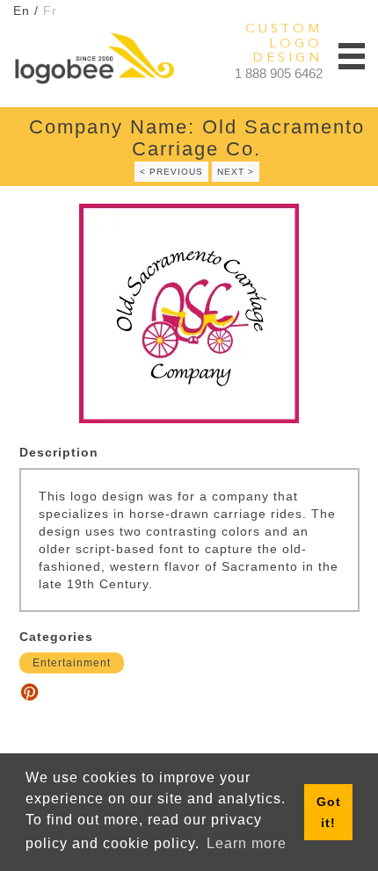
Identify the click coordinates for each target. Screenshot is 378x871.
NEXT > (235, 171)
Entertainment (72, 663)
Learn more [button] (247, 843)
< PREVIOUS (171, 171)
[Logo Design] (94, 58)
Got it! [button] (328, 812)
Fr (50, 11)
